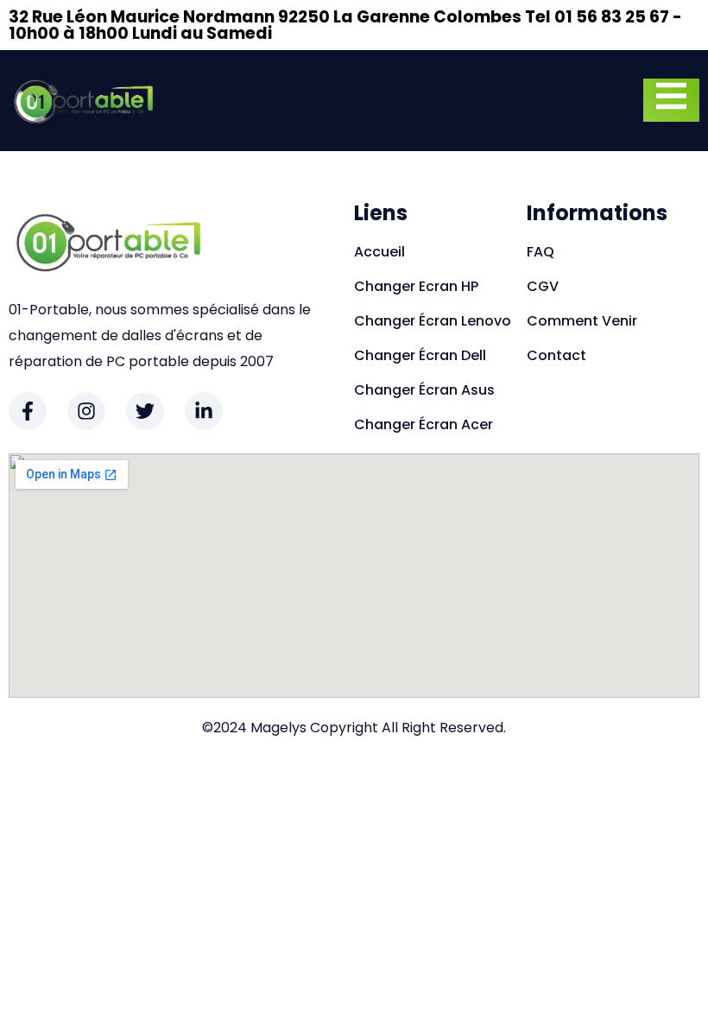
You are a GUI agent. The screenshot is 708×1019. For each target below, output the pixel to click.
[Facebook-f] (28, 411)
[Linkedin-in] (204, 411)
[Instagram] (86, 411)
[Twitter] (145, 411)
